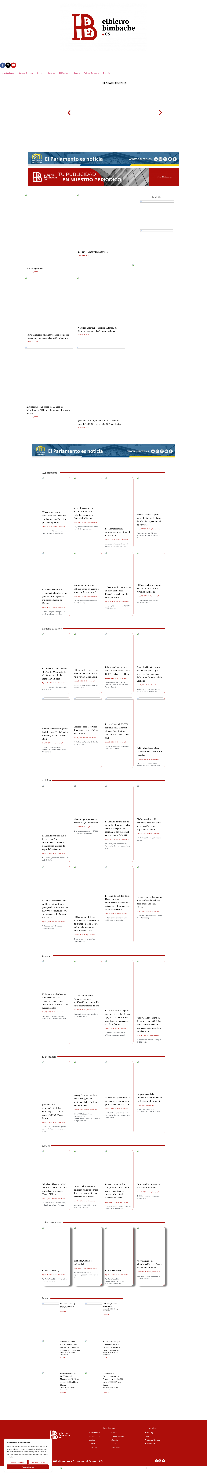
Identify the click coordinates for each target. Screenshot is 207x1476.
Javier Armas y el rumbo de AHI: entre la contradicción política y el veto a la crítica (117, 1101)
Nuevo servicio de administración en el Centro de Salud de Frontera (149, 1264)
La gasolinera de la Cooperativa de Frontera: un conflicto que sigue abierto (149, 1097)
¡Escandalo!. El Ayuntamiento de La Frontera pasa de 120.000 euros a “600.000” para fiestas (53, 1111)
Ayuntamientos (8, 73)
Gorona (77, 73)
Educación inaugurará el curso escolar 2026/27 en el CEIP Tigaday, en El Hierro (117, 670)
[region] (28, 1455)
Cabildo (40, 73)
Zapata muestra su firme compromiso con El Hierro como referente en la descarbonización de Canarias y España (117, 1191)
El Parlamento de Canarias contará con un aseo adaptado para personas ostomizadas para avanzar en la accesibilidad (55, 1001)
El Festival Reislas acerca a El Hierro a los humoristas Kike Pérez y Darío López (86, 673)
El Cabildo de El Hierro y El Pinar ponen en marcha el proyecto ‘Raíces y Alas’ (86, 589)
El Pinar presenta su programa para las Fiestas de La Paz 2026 (118, 532)
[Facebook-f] (2, 65)
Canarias (51, 73)
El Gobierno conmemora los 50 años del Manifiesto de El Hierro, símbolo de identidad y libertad (48, 410)
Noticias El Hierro (26, 73)
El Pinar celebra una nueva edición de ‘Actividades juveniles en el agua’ (149, 588)
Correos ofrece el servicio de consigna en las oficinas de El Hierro (86, 730)
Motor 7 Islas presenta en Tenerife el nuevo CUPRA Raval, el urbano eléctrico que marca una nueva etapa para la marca (149, 1024)
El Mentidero (64, 73)
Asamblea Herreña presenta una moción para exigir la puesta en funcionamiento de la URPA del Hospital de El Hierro (149, 674)
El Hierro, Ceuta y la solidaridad (93, 252)
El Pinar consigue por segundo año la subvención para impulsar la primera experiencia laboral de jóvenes (54, 596)
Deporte (106, 73)
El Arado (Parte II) (114, 83)
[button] (69, 112)
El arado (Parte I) (113, 1270)
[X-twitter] (8, 65)
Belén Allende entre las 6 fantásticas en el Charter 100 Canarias (149, 751)
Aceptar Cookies (28, 1467)
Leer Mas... (63, 1311)
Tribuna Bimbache (91, 73)
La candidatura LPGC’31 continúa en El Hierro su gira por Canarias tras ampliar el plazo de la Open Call (117, 731)
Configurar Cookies (17, 1462)
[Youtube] (13, 65)
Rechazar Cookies (38, 1462)
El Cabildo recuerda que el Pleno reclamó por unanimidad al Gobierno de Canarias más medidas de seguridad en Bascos (54, 842)
